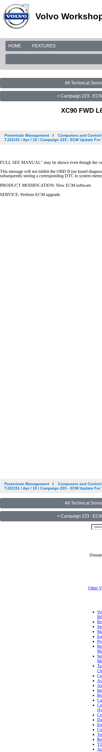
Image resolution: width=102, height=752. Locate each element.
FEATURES (44, 46)
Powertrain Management (26, 135)
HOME (14, 46)
